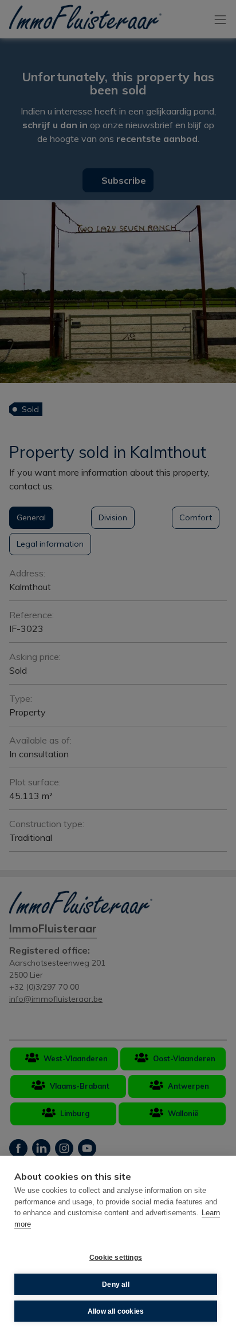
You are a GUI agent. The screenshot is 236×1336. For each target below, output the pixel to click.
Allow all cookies (116, 1311)
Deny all (115, 1284)
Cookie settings (115, 1258)
